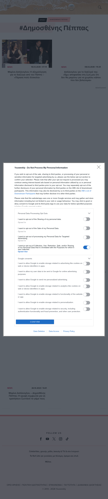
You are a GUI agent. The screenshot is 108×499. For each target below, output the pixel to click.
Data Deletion (39, 331)
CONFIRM (35, 322)
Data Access (54, 331)
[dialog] (54, 249)
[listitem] (54, 213)
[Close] (99, 167)
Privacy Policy (69, 331)
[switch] (86, 219)
